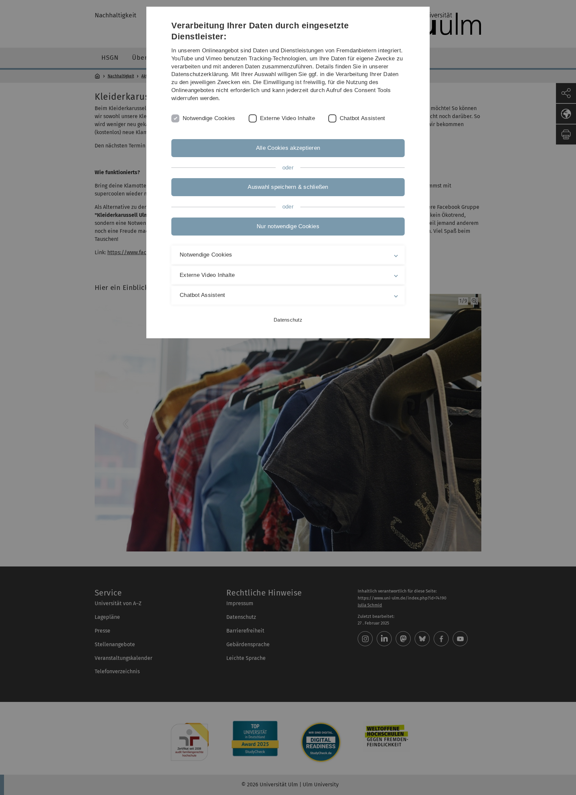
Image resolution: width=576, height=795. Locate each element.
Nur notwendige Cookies (288, 226)
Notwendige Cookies (209, 118)
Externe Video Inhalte (287, 118)
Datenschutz (288, 320)
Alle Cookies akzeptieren (288, 148)
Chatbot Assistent (362, 118)
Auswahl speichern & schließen (288, 187)
